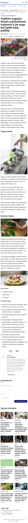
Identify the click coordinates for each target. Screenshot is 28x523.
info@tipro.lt (10, 514)
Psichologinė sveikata (12, 6)
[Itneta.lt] (4, 2)
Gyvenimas (3, 15)
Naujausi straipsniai (13, 10)
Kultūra (3, 444)
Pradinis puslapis (4, 10)
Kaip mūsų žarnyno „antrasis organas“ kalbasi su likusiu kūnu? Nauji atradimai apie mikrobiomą (7, 474)
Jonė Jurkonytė (4, 34)
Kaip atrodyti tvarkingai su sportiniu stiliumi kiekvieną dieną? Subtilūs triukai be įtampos (20, 450)
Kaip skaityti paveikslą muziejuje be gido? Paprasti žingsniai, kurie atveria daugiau (7, 449)
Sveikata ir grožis (19, 491)
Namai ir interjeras (11, 15)
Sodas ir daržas (4, 491)
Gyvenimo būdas (22, 6)
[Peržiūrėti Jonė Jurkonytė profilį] (4, 357)
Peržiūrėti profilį (11, 374)
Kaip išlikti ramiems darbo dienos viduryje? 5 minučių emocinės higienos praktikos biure (21, 497)
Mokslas (3, 467)
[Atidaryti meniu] (26, 2)
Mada (16, 444)
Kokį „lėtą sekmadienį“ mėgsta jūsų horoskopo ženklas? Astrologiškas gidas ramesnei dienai (21, 427)
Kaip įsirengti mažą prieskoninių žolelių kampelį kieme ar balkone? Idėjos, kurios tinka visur (7, 497)
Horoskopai (17, 420)
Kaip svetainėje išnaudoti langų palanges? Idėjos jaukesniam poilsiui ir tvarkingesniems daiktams (21, 474)
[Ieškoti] (23, 2)
